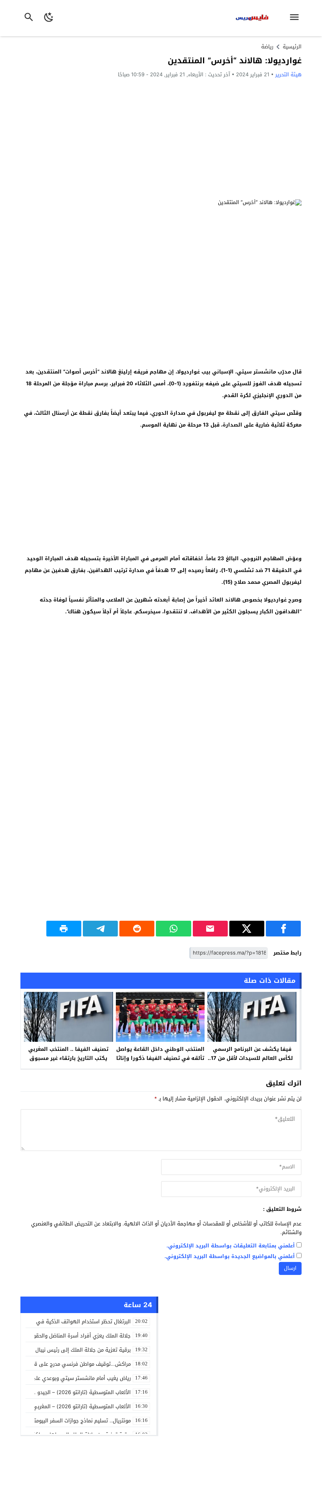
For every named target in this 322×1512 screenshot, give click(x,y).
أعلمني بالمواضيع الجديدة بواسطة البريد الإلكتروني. (230, 1256)
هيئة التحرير (288, 74)
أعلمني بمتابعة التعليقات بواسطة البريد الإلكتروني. (230, 1246)
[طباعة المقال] (63, 928)
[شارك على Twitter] (246, 928)
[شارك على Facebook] (283, 928)
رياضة (267, 47)
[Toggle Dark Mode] (49, 18)
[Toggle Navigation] (296, 18)
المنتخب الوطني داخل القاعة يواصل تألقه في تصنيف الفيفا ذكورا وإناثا (160, 1053)
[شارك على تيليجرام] (100, 928)
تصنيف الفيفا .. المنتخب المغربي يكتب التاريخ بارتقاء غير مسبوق (68, 1053)
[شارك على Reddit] (136, 928)
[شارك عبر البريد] (210, 928)
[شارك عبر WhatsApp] (173, 928)
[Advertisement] (161, 138)
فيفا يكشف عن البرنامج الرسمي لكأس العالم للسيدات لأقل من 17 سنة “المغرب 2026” (252, 1058)
